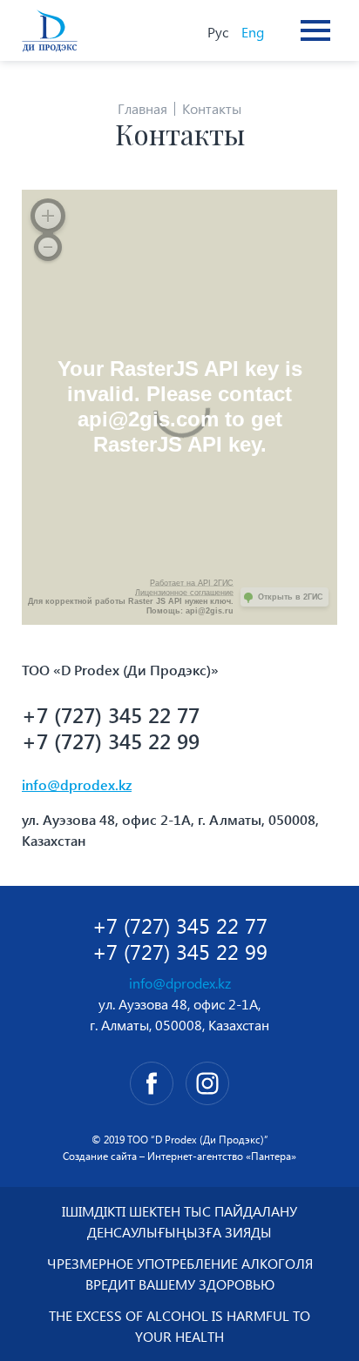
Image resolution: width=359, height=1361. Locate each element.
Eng (252, 32)
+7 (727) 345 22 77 (111, 714)
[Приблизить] (47, 215)
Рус (217, 32)
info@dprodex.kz (77, 784)
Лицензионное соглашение (184, 592)
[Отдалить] (48, 247)
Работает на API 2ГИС (192, 583)
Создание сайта (100, 1156)
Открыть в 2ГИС (290, 597)
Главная (142, 108)
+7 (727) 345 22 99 (111, 740)
